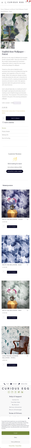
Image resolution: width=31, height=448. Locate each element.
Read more (17, 103)
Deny (15, 437)
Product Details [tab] (6, 131)
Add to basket (15, 118)
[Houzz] (22, 392)
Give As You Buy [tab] (6, 138)
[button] (28, 418)
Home (2, 9)
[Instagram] (9, 392)
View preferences (15, 442)
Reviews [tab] (4, 128)
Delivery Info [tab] (5, 134)
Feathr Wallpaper (20, 9)
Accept (15, 433)
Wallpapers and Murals (9, 9)
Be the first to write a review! (15, 171)
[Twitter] (19, 392)
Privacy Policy (12, 445)
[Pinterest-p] (12, 392)
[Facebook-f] (15, 392)
